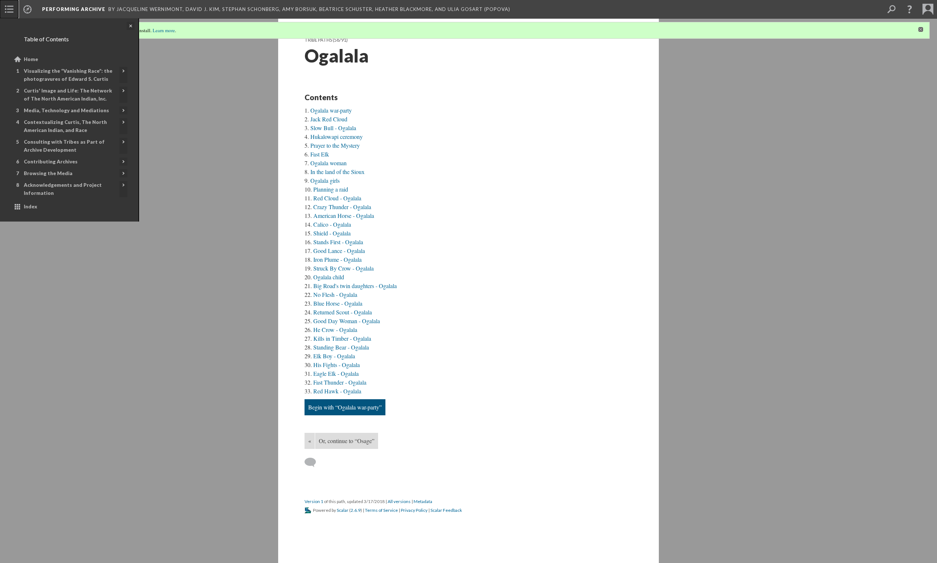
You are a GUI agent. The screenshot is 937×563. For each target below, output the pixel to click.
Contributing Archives (51, 162)
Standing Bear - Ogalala (341, 347)
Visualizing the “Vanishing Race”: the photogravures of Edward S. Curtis (68, 75)
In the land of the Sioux (337, 171)
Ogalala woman (328, 163)
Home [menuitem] (31, 59)
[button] (909, 9)
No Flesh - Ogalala (335, 294)
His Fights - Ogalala (336, 365)
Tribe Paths (318, 40)
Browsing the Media (48, 173)
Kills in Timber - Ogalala (342, 338)
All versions (399, 501)
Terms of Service (381, 510)
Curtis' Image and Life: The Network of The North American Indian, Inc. (68, 95)
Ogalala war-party (331, 110)
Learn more (164, 30)
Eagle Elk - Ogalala (336, 373)
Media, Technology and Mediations (66, 110)
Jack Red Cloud (328, 119)
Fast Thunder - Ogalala (339, 382)
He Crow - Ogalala (335, 329)
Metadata (423, 501)
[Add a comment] (313, 462)
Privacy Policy (414, 510)
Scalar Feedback (446, 510)
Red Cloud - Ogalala (337, 198)
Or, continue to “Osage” (346, 441)
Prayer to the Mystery (335, 145)
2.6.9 (356, 510)
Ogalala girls (325, 180)
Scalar (342, 510)
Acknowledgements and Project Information (63, 189)
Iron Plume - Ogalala (337, 259)
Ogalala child (328, 277)
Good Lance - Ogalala (339, 250)
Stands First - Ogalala (338, 242)
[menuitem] (9, 9)
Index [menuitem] (30, 206)
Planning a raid (330, 189)
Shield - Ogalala (332, 233)
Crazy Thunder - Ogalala (342, 207)
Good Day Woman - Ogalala (346, 321)
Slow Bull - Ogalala (333, 128)
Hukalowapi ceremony (336, 136)
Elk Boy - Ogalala (334, 356)
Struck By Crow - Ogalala (343, 268)
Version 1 (314, 501)
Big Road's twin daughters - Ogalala (355, 286)
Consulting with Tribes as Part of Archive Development (64, 146)
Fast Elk (319, 154)
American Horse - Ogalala (343, 215)
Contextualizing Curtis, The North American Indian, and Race (65, 126)
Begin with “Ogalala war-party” (345, 407)
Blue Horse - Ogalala (337, 303)
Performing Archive (73, 9)
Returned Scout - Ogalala (342, 312)
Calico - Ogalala (332, 224)
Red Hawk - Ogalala (337, 391)
